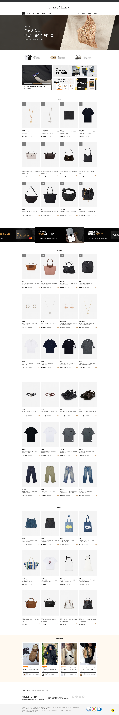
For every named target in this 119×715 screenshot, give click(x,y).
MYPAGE (77, 0)
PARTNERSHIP (48, 690)
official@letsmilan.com (48, 708)
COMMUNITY (82, 0)
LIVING (49, 13)
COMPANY (34, 690)
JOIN (66, 0)
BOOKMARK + (24, 0)
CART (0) (69, 0)
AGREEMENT (39, 690)
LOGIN (63, 0)
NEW (33, 13)
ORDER (73, 0)
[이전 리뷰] (22, 658)
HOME (30, 690)
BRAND (28, 13)
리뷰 (78, 13)
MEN (38, 13)
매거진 (95, 13)
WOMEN (43, 13)
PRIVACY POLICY (25, 690)
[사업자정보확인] (37, 710)
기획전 (83, 13)
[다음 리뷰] (96, 658)
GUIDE (43, 690)
